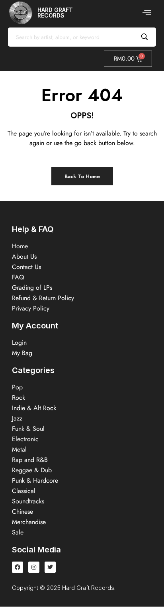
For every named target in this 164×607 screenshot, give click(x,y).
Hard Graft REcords (55, 12)
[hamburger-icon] (147, 12)
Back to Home (82, 176)
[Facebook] (17, 567)
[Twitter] (50, 567)
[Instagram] (33, 567)
